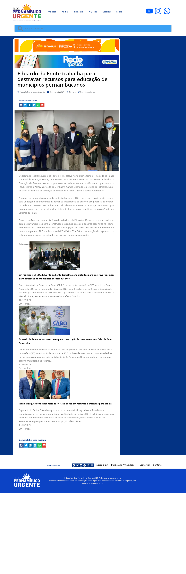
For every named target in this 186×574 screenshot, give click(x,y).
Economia (78, 11)
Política (65, 11)
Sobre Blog (102, 464)
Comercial (145, 464)
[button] (21, 105)
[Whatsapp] (167, 11)
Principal (52, 11)
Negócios (93, 11)
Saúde (119, 11)
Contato (157, 464)
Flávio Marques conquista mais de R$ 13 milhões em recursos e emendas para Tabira (65, 403)
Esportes (107, 11)
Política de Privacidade (123, 464)
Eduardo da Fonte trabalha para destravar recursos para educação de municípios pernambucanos (62, 79)
